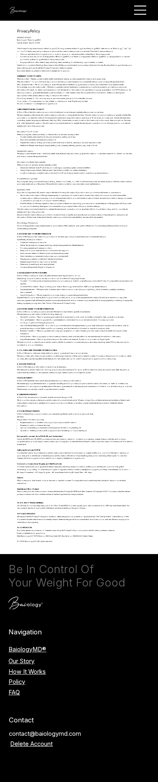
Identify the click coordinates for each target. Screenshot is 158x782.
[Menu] (140, 10)
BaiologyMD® (27, 649)
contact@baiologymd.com (45, 733)
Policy (17, 681)
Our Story (21, 661)
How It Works (27, 671)
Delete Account (31, 744)
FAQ (14, 692)
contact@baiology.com (59, 71)
